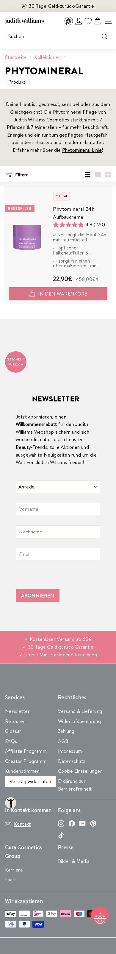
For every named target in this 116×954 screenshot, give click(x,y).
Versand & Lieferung (80, 711)
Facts (11, 879)
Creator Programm (25, 761)
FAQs (11, 741)
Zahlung (66, 731)
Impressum (70, 751)
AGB (63, 741)
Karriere (14, 869)
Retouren (15, 721)
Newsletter (17, 711)
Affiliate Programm (26, 751)
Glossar (13, 731)
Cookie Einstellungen (80, 771)
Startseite (16, 57)
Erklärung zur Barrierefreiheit (75, 785)
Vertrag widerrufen (30, 781)
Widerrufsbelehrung (79, 721)
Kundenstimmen (22, 771)
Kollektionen (47, 57)
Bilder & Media (74, 861)
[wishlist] (88, 21)
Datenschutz (71, 761)
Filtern (21, 174)
